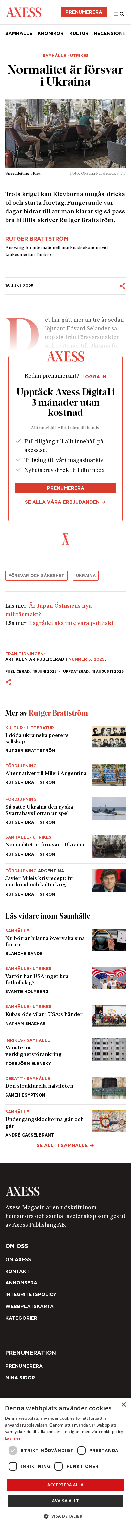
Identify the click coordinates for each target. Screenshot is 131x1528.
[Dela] (123, 286)
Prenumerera (83, 12)
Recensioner (111, 33)
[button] (66, 1516)
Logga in (94, 376)
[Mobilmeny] (119, 12)
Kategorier (21, 1318)
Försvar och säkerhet (36, 575)
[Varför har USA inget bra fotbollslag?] (65, 980)
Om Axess (18, 1259)
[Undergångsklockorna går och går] (65, 1121)
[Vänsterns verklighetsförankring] (65, 1052)
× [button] (123, 1404)
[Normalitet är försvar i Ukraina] (65, 846)
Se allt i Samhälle (62, 1145)
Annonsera (21, 1282)
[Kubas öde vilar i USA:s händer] (65, 1016)
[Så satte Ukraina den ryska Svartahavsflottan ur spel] (65, 811)
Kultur (79, 33)
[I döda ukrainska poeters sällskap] (65, 739)
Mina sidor (20, 1377)
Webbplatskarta (29, 1306)
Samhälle (18, 33)
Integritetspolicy (30, 1294)
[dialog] (65, 1463)
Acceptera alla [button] (65, 1485)
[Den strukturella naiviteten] (65, 1088)
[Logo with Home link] (23, 12)
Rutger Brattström (36, 239)
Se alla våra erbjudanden (62, 502)
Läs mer (13, 1438)
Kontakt (17, 1271)
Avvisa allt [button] (65, 1501)
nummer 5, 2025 (86, 659)
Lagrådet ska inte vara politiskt (71, 623)
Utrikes (79, 56)
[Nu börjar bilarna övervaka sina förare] (65, 942)
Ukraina (86, 575)
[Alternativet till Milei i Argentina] (65, 775)
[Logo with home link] (65, 1191)
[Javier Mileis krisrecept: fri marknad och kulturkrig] (65, 880)
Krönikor (51, 33)
